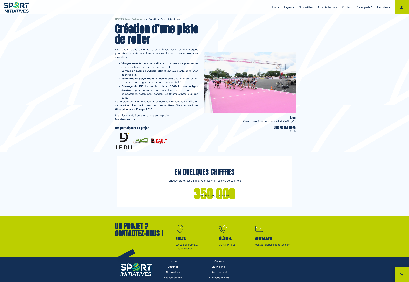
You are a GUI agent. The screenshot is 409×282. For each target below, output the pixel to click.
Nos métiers (306, 7)
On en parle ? (364, 7)
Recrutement (384, 7)
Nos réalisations (327, 7)
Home (275, 7)
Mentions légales (219, 277)
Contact (347, 7)
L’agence (289, 7)
